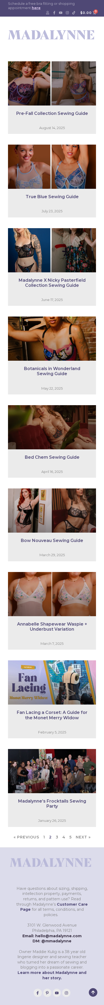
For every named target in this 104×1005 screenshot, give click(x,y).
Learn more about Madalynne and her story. (52, 975)
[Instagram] (67, 13)
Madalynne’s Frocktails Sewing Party (52, 804)
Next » (83, 837)
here (36, 8)
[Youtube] (60, 13)
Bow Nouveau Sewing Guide (52, 540)
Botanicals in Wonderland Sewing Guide (52, 371)
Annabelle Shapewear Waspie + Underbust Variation (52, 627)
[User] (47, 13)
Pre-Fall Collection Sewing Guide (52, 113)
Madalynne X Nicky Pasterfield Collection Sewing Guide (52, 283)
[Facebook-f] (54, 13)
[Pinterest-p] (47, 993)
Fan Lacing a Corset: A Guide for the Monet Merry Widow (52, 715)
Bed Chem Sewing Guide (52, 457)
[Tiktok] (74, 13)
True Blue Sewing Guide (52, 196)
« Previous (26, 837)
